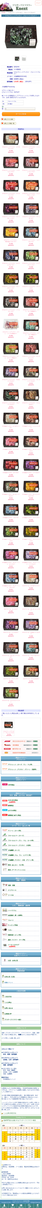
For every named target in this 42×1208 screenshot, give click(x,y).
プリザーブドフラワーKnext (23, 1202)
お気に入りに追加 (8, 119)
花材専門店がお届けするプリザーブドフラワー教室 (20, 1120)
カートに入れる (21, 114)
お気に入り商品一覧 (9, 123)
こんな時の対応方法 (9, 1113)
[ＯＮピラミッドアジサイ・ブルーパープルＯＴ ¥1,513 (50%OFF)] (8, 728)
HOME (3, 12)
